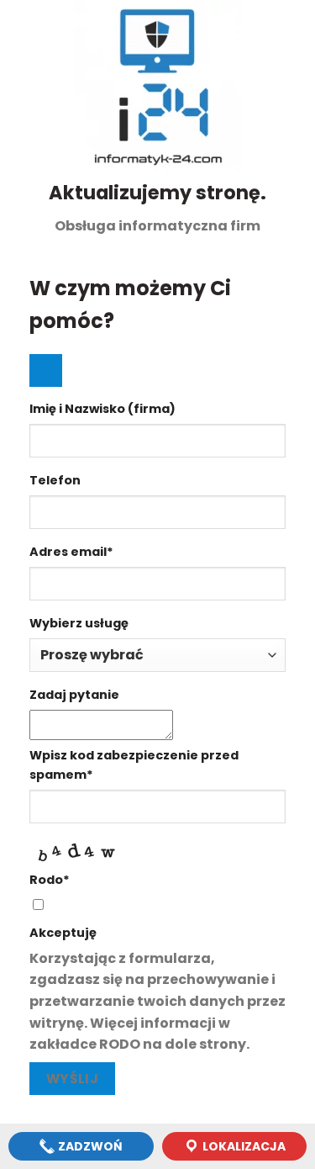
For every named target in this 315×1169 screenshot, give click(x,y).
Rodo (49, 879)
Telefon (55, 480)
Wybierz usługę (79, 623)
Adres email (71, 551)
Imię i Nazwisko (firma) (102, 408)
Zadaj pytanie (74, 694)
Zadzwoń (89, 1146)
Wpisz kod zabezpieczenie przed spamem (134, 765)
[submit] (45, 370)
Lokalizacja (243, 1146)
